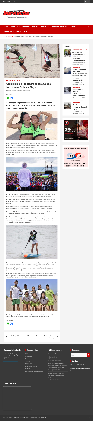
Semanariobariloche (24, 90)
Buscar (88, 355)
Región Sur (45, 27)
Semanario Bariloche (19, 418)
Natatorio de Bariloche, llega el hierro (79, 107)
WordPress (42, 418)
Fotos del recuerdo (59, 27)
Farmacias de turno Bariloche (16, 31)
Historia (73, 27)
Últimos (68, 47)
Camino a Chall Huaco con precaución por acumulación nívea (79, 92)
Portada (17, 80)
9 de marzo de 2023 (12, 90)
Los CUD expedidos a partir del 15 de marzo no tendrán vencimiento (19, 337)
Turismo (35, 27)
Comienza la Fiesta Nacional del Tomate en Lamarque (45, 337)
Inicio (6, 27)
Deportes (26, 27)
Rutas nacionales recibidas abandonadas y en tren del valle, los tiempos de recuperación (79, 75)
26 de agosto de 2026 (78, 62)
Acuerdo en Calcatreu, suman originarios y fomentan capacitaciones (79, 56)
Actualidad (15, 27)
